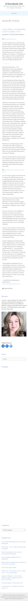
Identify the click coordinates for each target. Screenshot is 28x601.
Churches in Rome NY (12, 597)
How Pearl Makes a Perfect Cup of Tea (12, 583)
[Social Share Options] (3, 394)
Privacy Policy (12, 595)
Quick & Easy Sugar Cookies (9, 567)
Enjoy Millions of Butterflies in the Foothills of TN (14, 30)
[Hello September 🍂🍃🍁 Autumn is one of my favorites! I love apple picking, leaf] (14, 382)
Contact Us (5, 595)
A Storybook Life (14, 3)
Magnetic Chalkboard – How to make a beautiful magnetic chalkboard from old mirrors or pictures (12, 577)
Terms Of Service (20, 595)
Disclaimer (3, 597)
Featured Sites (8, 288)
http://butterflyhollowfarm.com (11, 284)
